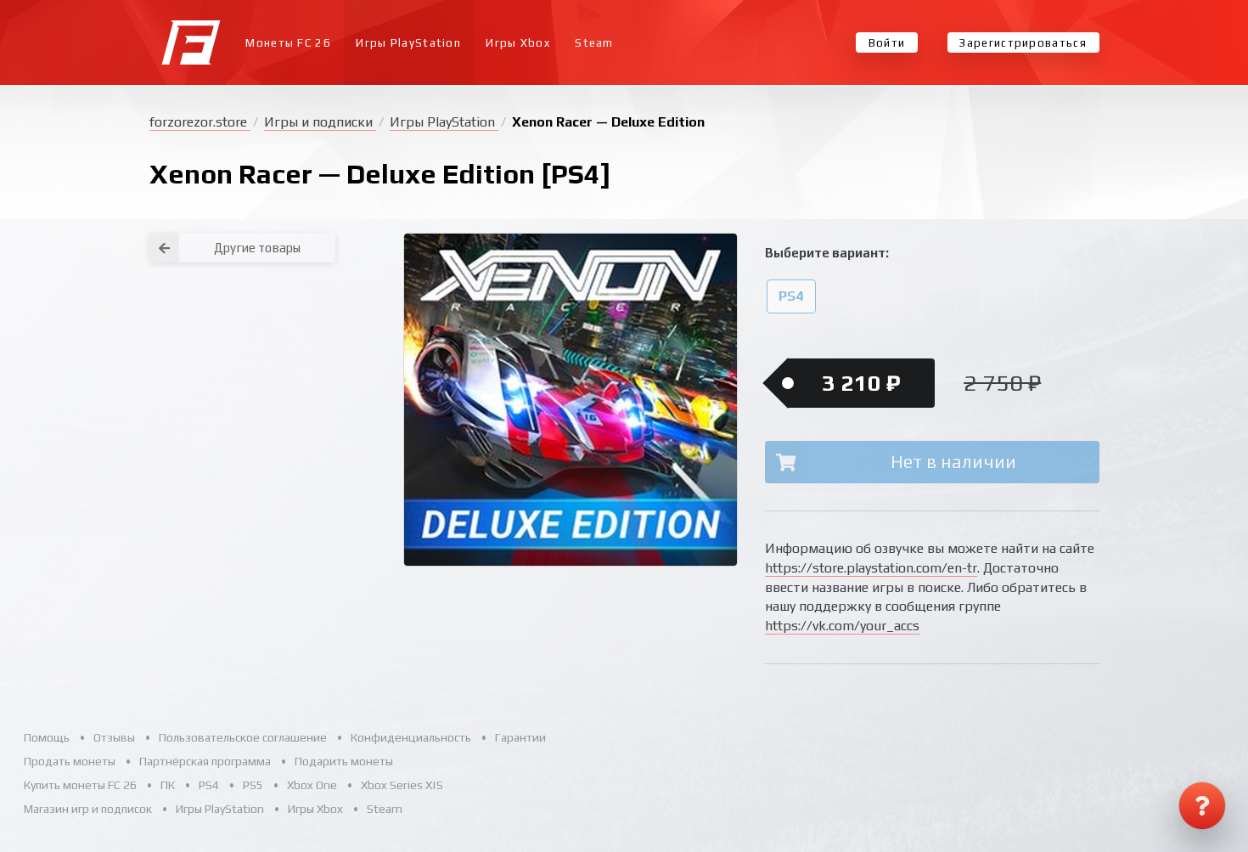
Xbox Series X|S (402, 785)
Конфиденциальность (411, 737)
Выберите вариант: (827, 252)
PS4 (791, 297)
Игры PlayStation (408, 43)
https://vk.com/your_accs (842, 626)
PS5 (253, 785)
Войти (887, 43)
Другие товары (257, 247)
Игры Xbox (518, 43)
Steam (594, 43)
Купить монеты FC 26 (80, 785)
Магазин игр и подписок (88, 808)
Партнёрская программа (205, 761)
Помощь (47, 737)
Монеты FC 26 (288, 43)
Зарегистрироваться (1022, 43)
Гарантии (520, 737)
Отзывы (114, 737)
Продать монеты (69, 761)
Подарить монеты (344, 761)
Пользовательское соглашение (243, 737)
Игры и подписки (320, 122)
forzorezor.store (199, 122)
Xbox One (312, 785)
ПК (167, 785)
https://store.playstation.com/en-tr (871, 568)
